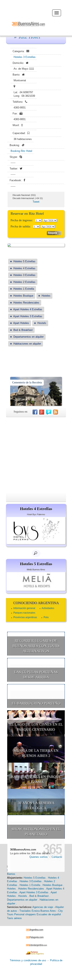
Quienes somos (38, 856)
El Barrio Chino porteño (36, 703)
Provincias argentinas (25, 617)
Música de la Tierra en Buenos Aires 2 (36, 753)
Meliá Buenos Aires (36, 569)
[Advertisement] (36, 454)
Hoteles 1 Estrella (23, 288)
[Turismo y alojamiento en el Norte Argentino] (36, 952)
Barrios (11, 873)
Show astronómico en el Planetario (36, 831)
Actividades (48, 608)
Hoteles (46, 295)
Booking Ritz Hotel (21, 150)
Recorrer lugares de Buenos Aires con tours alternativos (36, 646)
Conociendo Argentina (36, 603)
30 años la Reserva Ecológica (36, 805)
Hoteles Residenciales (26, 302)
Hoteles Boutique (23, 295)
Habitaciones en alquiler (27, 343)
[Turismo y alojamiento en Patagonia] (36, 937)
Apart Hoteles (21, 323)
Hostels (41, 323)
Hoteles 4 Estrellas (24, 268)
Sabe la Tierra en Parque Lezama (36, 779)
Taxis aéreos (14, 918)
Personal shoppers (25, 914)
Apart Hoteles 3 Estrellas (27, 316)
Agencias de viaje (42, 907)
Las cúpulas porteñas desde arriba (36, 674)
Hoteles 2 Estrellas (24, 282)
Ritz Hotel (29, 37)
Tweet (36, 201)
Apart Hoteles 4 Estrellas (27, 309)
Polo (46, 617)
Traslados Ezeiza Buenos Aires (37, 910)
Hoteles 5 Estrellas (24, 261)
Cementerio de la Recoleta (27, 382)
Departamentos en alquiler (28, 336)
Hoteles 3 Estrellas (25, 57)
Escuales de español (49, 914)
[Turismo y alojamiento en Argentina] (36, 929)
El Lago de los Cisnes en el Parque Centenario (36, 727)
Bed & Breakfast (23, 329)
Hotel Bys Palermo (36, 514)
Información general (24, 608)
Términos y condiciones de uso (28, 960)
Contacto (57, 856)
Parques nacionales (24, 612)
